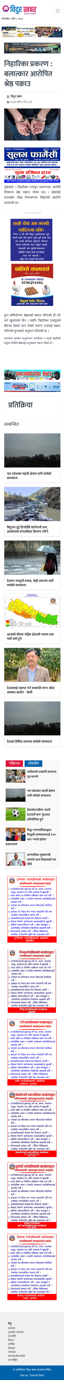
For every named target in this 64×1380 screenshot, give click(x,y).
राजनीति (12, 1336)
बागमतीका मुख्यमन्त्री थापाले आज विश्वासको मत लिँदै (41, 859)
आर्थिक (11, 1344)
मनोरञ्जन (12, 1352)
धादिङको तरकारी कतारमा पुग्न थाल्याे (41, 774)
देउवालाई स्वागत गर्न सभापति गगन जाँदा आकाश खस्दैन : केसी (30, 690)
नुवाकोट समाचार (16, 1332)
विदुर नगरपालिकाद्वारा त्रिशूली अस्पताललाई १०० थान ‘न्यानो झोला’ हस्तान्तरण (31, 837)
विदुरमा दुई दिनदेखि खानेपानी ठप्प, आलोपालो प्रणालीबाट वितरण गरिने (27, 529)
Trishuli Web (36, 1375)
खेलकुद (11, 1348)
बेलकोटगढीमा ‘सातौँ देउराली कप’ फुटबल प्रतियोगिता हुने (38, 814)
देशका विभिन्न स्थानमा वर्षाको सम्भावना (29, 741)
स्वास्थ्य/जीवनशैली (16, 1356)
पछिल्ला (14, 763)
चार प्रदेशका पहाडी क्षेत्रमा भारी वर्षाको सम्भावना (29, 476)
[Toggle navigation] (57, 10)
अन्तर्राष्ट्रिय (12, 1360)
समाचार (11, 1328)
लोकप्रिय (33, 763)
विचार (11, 1340)
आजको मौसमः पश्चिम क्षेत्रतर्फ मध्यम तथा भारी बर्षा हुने (30, 637)
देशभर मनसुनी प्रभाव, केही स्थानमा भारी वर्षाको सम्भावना (30, 583)
